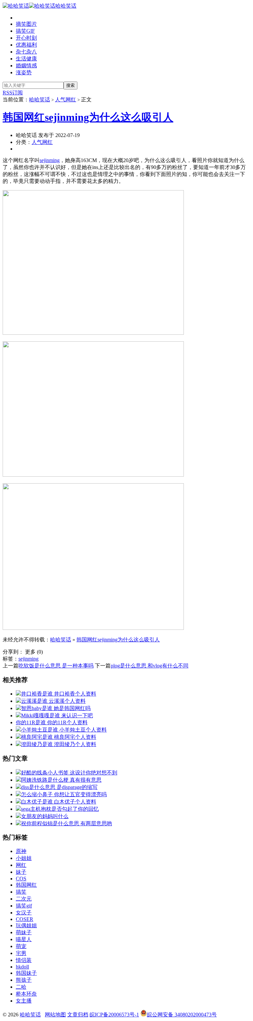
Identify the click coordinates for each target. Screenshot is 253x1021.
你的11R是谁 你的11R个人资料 (52, 722)
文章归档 (77, 1014)
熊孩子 (24, 980)
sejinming (50, 160)
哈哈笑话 (65, 6)
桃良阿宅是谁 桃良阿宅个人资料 (58, 737)
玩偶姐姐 (26, 925)
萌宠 (21, 946)
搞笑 (21, 892)
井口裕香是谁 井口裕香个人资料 (58, 694)
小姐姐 (24, 858)
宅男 (21, 953)
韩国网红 (26, 885)
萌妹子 (24, 932)
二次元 (24, 899)
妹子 (21, 872)
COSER (24, 919)
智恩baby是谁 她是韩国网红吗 (56, 708)
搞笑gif (24, 905)
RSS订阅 (13, 92)
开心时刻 (26, 38)
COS (21, 878)
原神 (21, 851)
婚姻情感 (26, 65)
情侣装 (24, 960)
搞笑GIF (25, 31)
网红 (21, 865)
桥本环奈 (26, 994)
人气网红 (65, 99)
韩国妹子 (26, 973)
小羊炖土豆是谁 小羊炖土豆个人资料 (64, 729)
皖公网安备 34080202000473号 (182, 1014)
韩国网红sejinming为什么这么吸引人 (88, 117)
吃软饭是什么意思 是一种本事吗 (56, 665)
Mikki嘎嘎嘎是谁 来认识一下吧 (57, 715)
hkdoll (22, 967)
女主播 (24, 1001)
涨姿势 (24, 72)
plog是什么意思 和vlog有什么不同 (149, 665)
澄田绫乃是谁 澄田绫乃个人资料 (58, 744)
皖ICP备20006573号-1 (114, 1014)
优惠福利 (26, 45)
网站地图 (55, 1014)
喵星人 (24, 939)
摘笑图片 (26, 24)
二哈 (21, 987)
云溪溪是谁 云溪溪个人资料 (53, 701)
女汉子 (24, 912)
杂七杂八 (26, 51)
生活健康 (26, 58)
